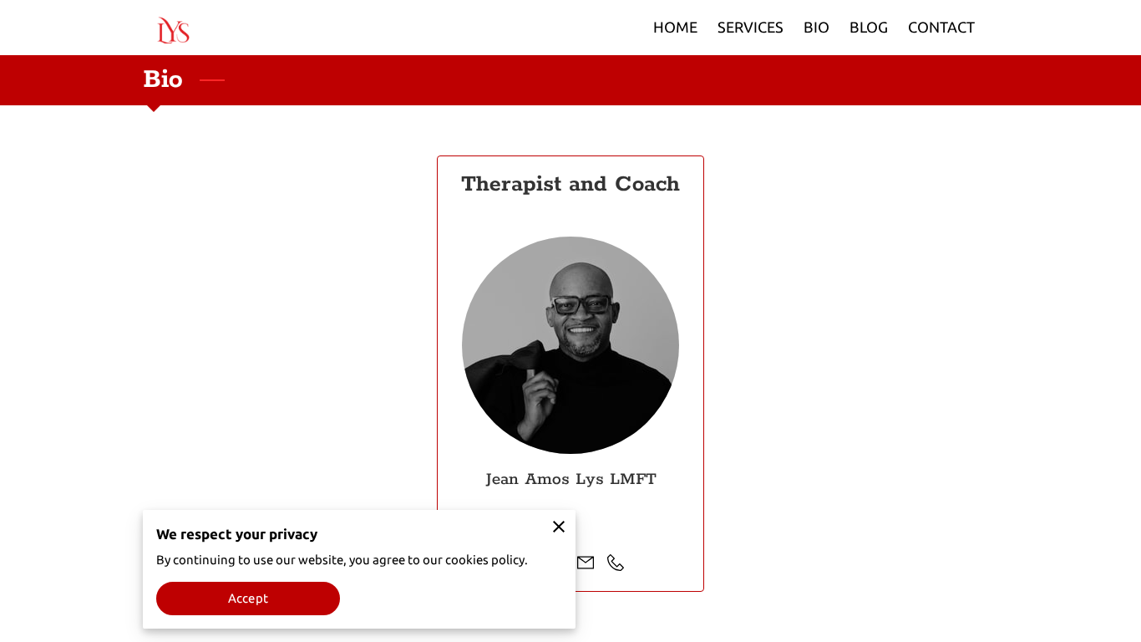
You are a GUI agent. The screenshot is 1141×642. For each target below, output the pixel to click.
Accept (248, 598)
